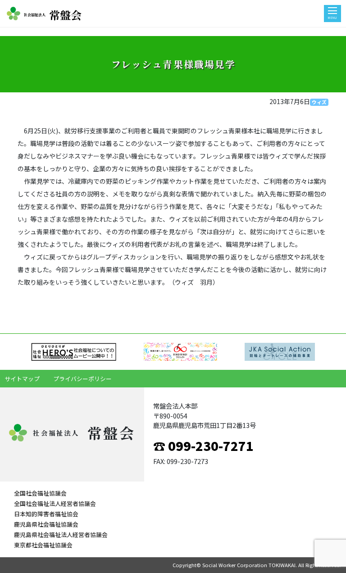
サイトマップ (22, 378)
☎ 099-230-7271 (203, 446)
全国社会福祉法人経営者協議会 (55, 503)
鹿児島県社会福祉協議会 (46, 524)
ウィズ (319, 102)
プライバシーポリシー (82, 378)
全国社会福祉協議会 (40, 493)
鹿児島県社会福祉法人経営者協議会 (61, 534)
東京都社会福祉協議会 (43, 545)
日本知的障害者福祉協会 (46, 513)
